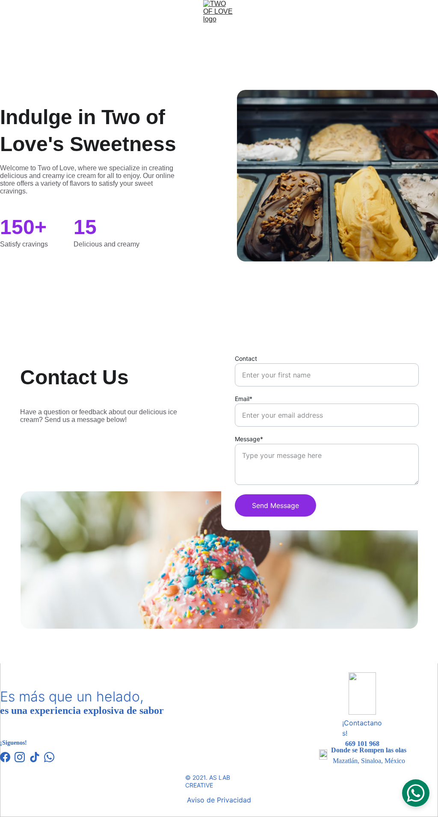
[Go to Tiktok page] (35, 757)
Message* (249, 439)
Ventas (222, 55)
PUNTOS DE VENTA (288, 55)
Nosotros (122, 55)
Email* (243, 398)
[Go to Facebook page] (5, 757)
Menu (166, 55)
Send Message (275, 505)
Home (77, 55)
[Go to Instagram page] (20, 757)
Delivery (356, 55)
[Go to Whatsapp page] (49, 757)
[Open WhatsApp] (415, 793)
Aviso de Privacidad (219, 800)
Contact (246, 358)
